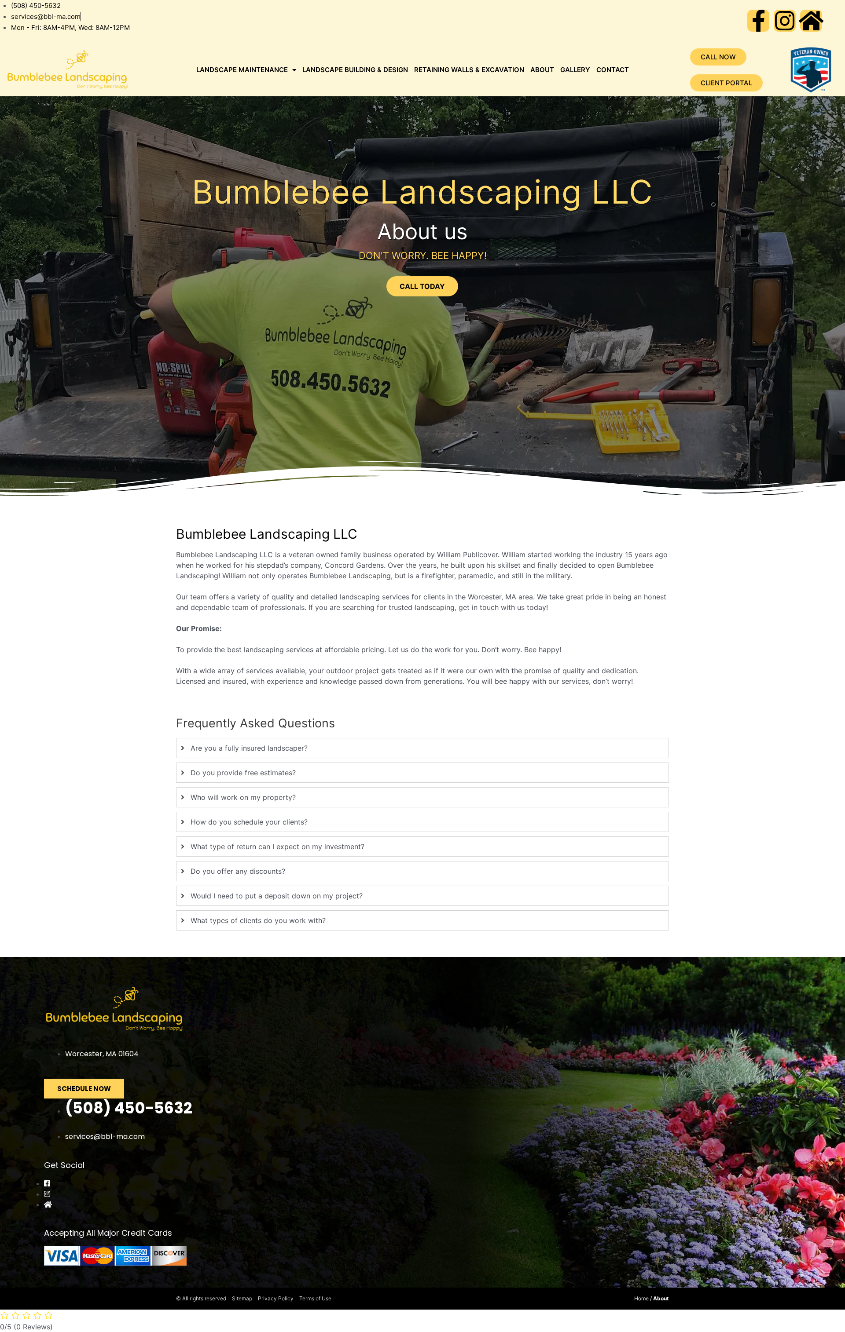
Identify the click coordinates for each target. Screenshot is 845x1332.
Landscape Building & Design (355, 70)
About (542, 70)
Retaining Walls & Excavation (469, 70)
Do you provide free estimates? (243, 772)
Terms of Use (315, 1298)
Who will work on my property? (243, 797)
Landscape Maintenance (242, 70)
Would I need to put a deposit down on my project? (277, 895)
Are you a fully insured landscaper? (249, 748)
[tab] (422, 748)
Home (641, 1298)
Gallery (575, 70)
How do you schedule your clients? (249, 821)
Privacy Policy (276, 1298)
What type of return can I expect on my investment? (277, 846)
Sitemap (242, 1298)
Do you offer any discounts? (238, 871)
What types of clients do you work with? (258, 920)
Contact (612, 70)
